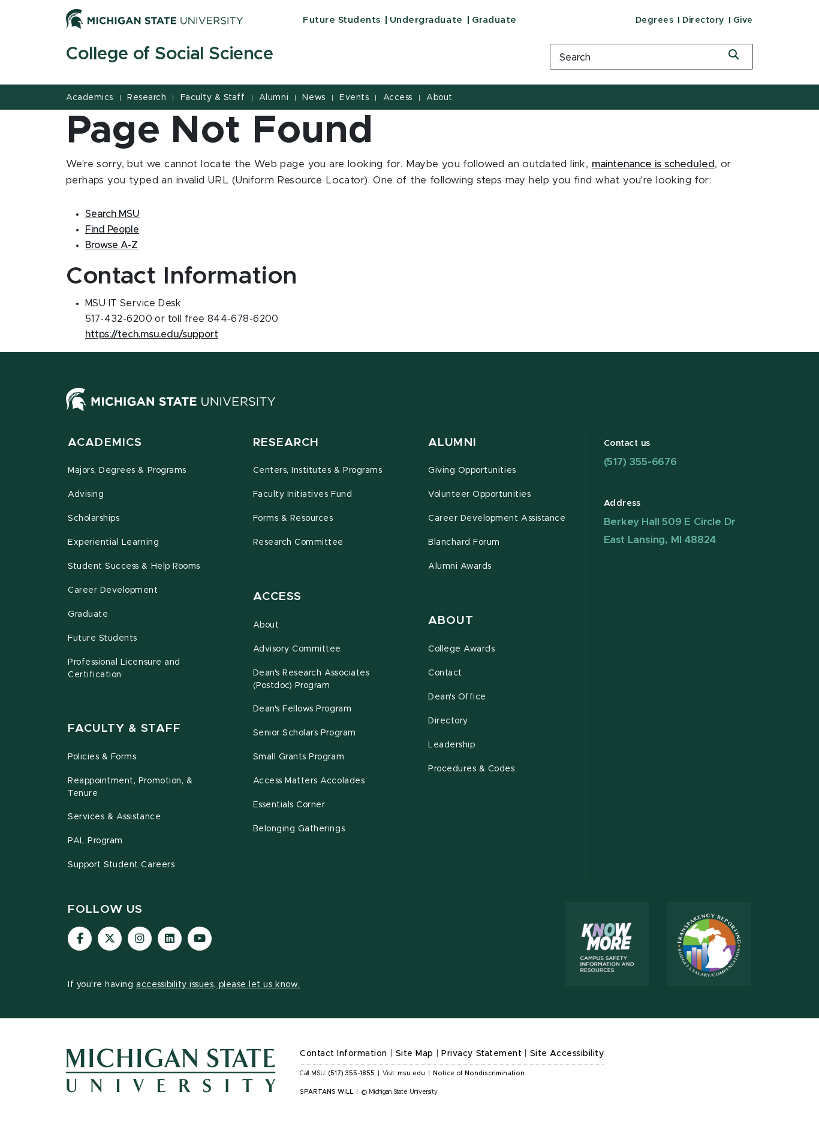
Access (397, 98)
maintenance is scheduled (653, 164)
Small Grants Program (299, 757)
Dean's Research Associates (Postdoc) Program (311, 679)
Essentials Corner (289, 805)
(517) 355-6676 (640, 462)
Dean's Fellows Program (302, 709)
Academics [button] (105, 442)
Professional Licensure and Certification (124, 668)
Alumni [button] (452, 442)
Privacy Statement (481, 1053)
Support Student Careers (121, 865)
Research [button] (286, 442)
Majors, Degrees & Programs (127, 470)
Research (146, 98)
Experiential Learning (113, 542)
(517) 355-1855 (351, 1073)
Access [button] (277, 596)
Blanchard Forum (464, 542)
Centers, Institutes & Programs (318, 470)
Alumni (273, 98)
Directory (703, 20)
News (313, 98)
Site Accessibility (567, 1053)
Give (743, 20)
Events (354, 98)
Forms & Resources (293, 518)
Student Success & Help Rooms (134, 566)
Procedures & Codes (471, 769)
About (439, 98)
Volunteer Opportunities (479, 494)
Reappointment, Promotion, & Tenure (130, 787)
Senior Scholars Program (304, 733)
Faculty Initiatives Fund (303, 494)
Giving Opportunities (472, 470)
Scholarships (93, 518)
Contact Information (343, 1053)
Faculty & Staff (212, 98)
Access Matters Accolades (309, 781)
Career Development (113, 590)
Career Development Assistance (496, 518)
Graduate (494, 20)
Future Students (342, 20)
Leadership (451, 745)
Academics (89, 98)
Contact (445, 673)
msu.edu (411, 1073)
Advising (86, 494)
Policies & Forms (102, 757)
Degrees (655, 20)
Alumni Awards (460, 566)
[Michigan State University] (154, 18)
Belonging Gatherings (299, 829)
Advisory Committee (297, 649)
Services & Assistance (114, 817)
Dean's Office (457, 697)
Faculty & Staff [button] (124, 728)
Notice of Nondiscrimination (479, 1073)
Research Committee (298, 542)
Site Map (414, 1053)
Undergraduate (426, 20)
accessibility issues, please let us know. (218, 985)
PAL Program (95, 841)
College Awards (461, 649)
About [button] (451, 620)
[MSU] (171, 411)
